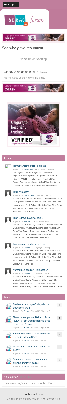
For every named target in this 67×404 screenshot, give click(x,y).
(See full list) (25, 377)
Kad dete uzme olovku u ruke (29, 244)
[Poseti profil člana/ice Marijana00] (8, 167)
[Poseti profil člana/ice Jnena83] (8, 220)
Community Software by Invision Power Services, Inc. (33, 398)
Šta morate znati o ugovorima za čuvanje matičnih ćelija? (30, 361)
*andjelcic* (28, 247)
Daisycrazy (29, 195)
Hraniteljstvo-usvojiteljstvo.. (28, 218)
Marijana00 (29, 169)
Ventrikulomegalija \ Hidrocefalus (30, 269)
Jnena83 (27, 221)
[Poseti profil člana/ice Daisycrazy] (8, 193)
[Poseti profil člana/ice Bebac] (8, 306)
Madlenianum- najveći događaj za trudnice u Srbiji (31, 305)
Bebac (26, 311)
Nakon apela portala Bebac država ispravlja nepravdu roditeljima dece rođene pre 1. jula (31, 320)
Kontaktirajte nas (33, 394)
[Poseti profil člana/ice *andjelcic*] (8, 246)
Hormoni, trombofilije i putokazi (29, 165)
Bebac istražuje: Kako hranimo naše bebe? (32, 348)
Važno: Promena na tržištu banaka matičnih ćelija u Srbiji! (31, 335)
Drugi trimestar (21, 191)
